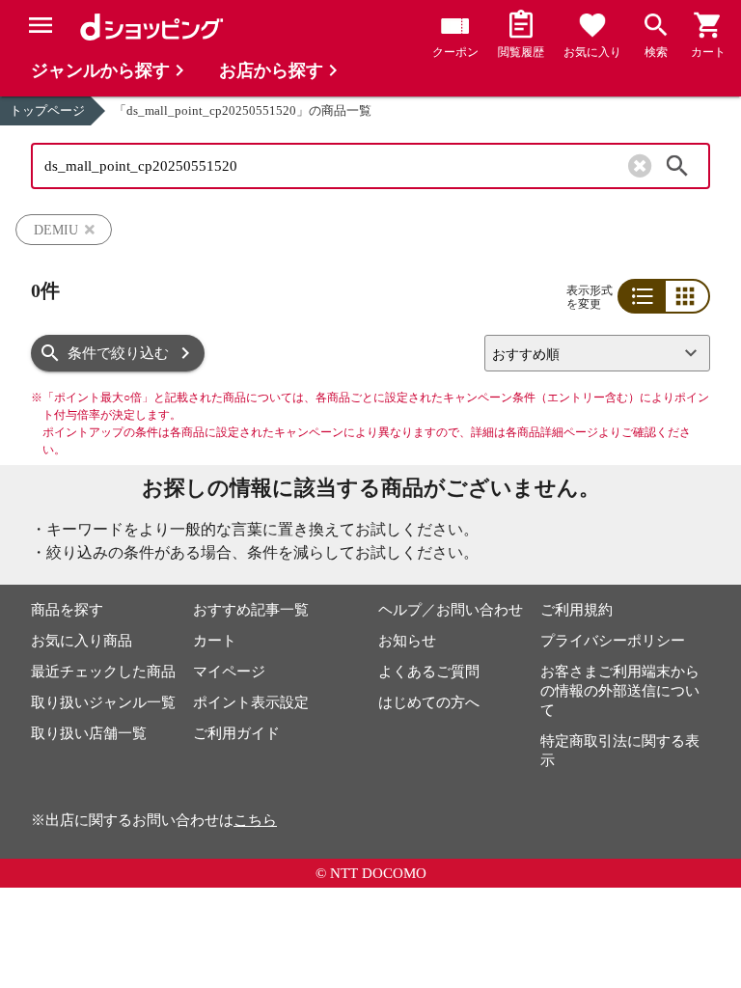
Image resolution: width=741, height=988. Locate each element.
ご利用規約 (576, 610)
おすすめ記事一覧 (251, 610)
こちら (255, 820)
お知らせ (407, 640)
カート (214, 640)
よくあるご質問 (429, 671)
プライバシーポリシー (612, 640)
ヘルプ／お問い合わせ (450, 610)
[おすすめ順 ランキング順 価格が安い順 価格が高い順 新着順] (589, 353)
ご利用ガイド (236, 733)
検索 (677, 166)
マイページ (229, 671)
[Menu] (40, 25)
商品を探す (67, 610)
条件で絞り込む (118, 353)
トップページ (47, 110)
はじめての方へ (429, 702)
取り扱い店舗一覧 (89, 733)
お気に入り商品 (81, 640)
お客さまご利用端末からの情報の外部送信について (620, 691)
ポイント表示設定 (251, 702)
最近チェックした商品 (103, 671)
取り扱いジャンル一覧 (103, 702)
